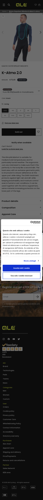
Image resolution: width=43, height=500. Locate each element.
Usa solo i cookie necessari (21, 276)
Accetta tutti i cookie (21, 268)
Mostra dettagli (30, 261)
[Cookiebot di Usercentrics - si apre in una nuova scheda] (30, 222)
